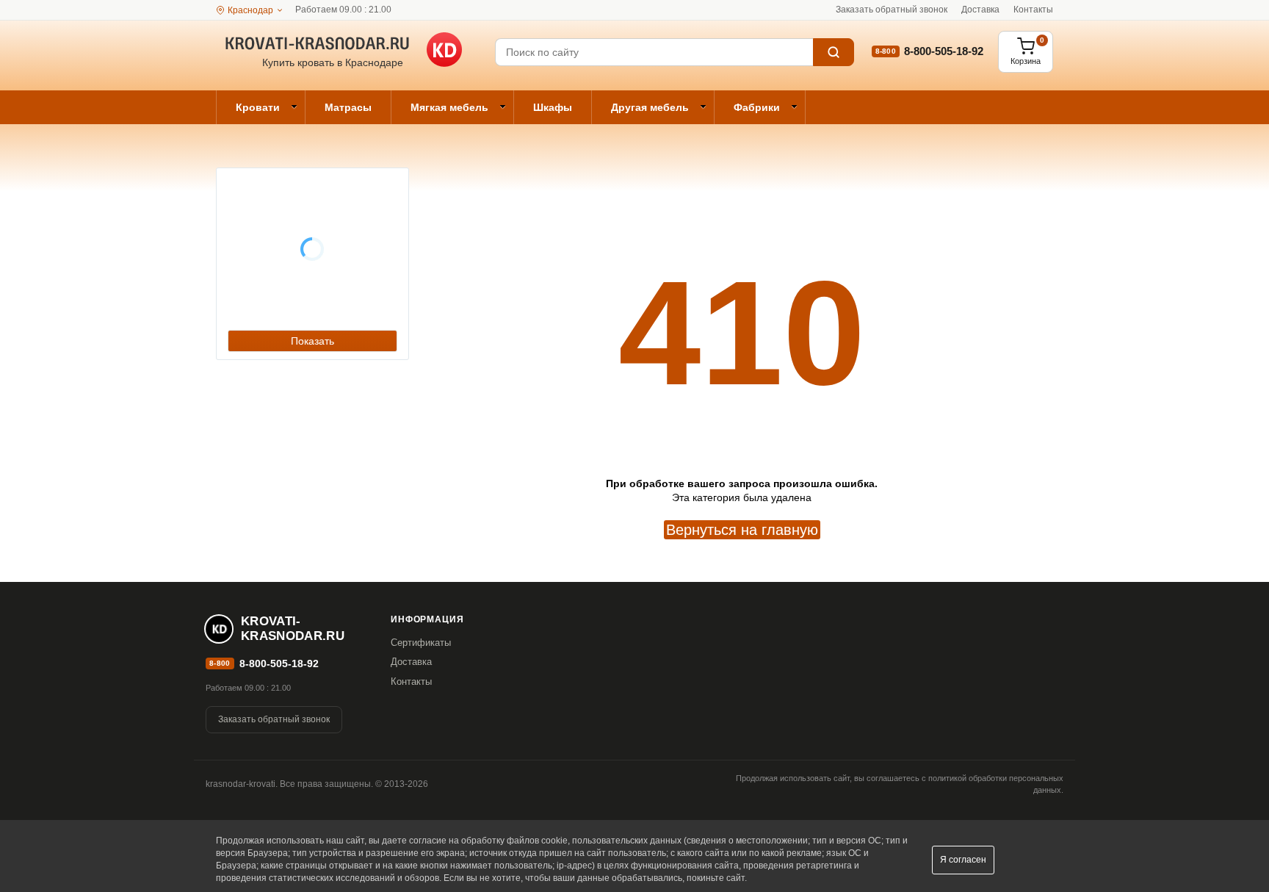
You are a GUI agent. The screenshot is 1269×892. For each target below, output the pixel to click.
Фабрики (757, 107)
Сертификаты (421, 642)
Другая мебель (650, 107)
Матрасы (348, 107)
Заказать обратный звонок (891, 9)
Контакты (1033, 9)
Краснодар (250, 10)
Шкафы (552, 107)
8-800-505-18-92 (943, 51)
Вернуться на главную (742, 530)
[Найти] (833, 52)
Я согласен (963, 860)
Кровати (258, 107)
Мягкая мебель (449, 107)
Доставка (980, 9)
